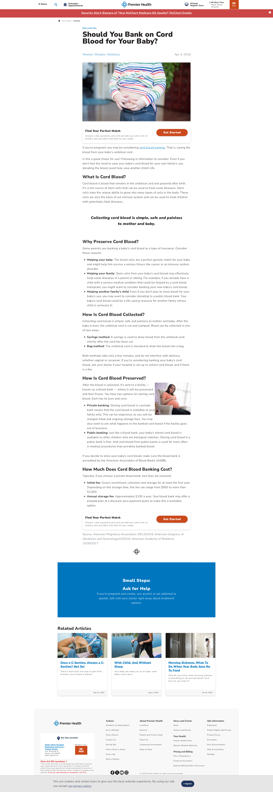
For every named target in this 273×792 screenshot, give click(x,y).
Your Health (67, 21)
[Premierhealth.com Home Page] (59, 21)
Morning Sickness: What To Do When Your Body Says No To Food (189, 666)
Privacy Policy (213, 735)
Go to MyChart (112, 730)
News (175, 725)
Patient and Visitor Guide (151, 735)
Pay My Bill (111, 744)
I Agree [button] (188, 783)
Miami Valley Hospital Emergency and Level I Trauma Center (54, 747)
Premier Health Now (182, 740)
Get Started (172, 132)
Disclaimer (212, 740)
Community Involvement (151, 744)
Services (143, 730)
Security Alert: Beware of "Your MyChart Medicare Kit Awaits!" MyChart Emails (136, 13)
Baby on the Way (89, 28)
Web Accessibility (215, 749)
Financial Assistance (182, 761)
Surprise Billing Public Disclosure (189, 766)
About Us (144, 740)
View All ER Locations (53, 761)
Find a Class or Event (115, 749)
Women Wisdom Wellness (185, 745)
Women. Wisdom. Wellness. (101, 54)
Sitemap (210, 754)
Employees (212, 725)
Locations (144, 725)
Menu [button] (43, 4)
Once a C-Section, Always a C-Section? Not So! (82, 664)
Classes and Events (182, 730)
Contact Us (111, 740)
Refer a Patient (112, 759)
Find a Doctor (112, 735)
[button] (56, 4)
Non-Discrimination (216, 744)
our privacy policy (79, 786)
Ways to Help (146, 749)
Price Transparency (182, 756)
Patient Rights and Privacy (219, 730)
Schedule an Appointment (117, 725)
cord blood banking (152, 147)
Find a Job (110, 754)
